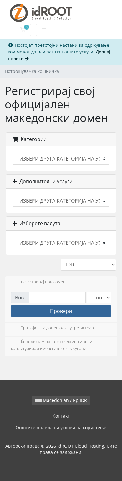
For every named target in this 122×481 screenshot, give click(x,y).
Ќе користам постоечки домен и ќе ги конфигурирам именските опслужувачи (51, 345)
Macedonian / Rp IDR (64, 400)
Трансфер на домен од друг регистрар (57, 328)
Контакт (61, 416)
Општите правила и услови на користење (61, 427)
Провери (61, 311)
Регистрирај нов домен (43, 282)
